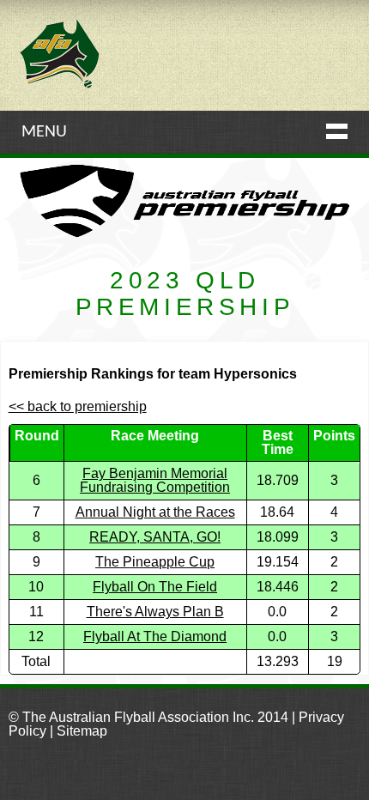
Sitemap (82, 731)
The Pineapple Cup (155, 562)
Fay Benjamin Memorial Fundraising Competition (155, 480)
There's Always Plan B (155, 611)
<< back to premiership (78, 406)
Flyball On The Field (155, 586)
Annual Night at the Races (155, 512)
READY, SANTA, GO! (155, 537)
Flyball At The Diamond (155, 636)
